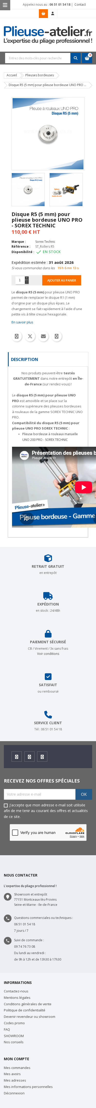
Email (43, 336)
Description (24, 359)
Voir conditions (48, 653)
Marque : (19, 241)
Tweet (30, 336)
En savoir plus (22, 322)
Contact (80, 4)
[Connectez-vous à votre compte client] (52, 13)
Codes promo (14, 1023)
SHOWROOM (14, 1035)
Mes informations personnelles (28, 1086)
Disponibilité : (23, 252)
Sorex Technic (45, 241)
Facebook (17, 756)
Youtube (42, 756)
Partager (17, 336)
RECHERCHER (75, 58)
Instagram (29, 756)
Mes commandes (17, 1067)
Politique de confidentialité (24, 1010)
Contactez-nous (16, 991)
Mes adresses (15, 1080)
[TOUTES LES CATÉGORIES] (5, 5)
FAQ (7, 1029)
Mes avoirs (12, 1074)
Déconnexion (14, 1093)
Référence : (21, 246)
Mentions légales (17, 997)
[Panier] (43, 13)
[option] (29, 189)
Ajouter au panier (61, 280)
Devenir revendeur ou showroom (29, 1016)
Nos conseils (14, 1042)
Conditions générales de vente (27, 1004)
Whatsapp (56, 336)
